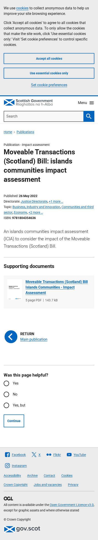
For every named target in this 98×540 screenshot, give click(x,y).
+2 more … (35, 212)
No (15, 394)
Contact (49, 475)
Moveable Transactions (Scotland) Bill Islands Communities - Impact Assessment (57, 287)
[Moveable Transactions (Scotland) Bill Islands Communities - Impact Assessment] (14, 289)
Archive (32, 475)
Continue (14, 421)
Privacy (73, 485)
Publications (25, 132)
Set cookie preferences (49, 85)
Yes (15, 383)
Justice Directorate (34, 201)
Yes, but (19, 405)
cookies (22, 8)
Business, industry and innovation (36, 207)
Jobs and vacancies (48, 485)
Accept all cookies (49, 58)
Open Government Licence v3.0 (72, 505)
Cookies (66, 475)
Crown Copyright (16, 485)
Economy (20, 212)
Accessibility (12, 475)
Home (8, 132)
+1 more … (56, 201)
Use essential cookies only (49, 73)
